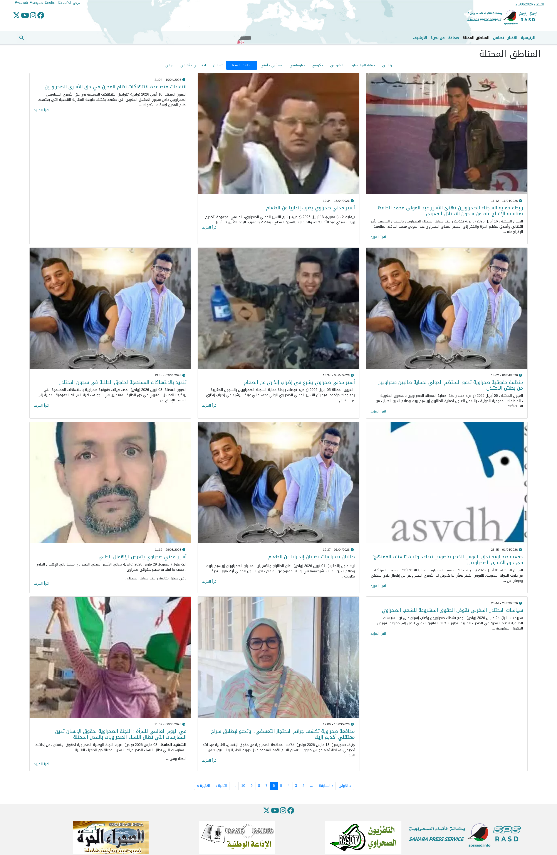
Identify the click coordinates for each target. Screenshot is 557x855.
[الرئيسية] (504, 17)
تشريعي (336, 65)
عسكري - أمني (272, 65)
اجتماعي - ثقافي (193, 65)
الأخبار (512, 37)
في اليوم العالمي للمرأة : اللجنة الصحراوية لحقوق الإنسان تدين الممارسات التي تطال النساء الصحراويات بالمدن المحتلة (120, 734)
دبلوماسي (297, 65)
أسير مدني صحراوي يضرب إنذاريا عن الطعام (310, 207)
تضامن (498, 37)
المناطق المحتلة (476, 37)
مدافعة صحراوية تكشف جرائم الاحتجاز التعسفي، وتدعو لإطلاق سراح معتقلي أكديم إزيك (283, 734)
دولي (169, 65)
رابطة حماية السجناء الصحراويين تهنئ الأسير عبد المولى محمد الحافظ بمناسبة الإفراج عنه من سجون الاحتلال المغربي (450, 210)
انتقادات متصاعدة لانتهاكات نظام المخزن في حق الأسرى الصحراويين (115, 86)
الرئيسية (528, 37)
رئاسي (387, 65)
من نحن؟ (438, 37)
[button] (22, 38)
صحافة (453, 37)
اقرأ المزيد (378, 237)
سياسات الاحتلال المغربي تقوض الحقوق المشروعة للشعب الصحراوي (452, 610)
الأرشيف (420, 37)
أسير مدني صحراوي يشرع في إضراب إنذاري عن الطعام (299, 382)
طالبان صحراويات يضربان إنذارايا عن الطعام (311, 556)
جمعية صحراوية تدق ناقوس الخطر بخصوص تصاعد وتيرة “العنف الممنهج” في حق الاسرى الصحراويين (447, 559)
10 (243, 785)
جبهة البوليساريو (362, 65)
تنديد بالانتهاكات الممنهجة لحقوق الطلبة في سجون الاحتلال (122, 382)
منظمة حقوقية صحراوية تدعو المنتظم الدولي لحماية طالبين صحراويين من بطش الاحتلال (450, 385)
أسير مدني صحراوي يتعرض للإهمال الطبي (141, 556)
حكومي (317, 65)
